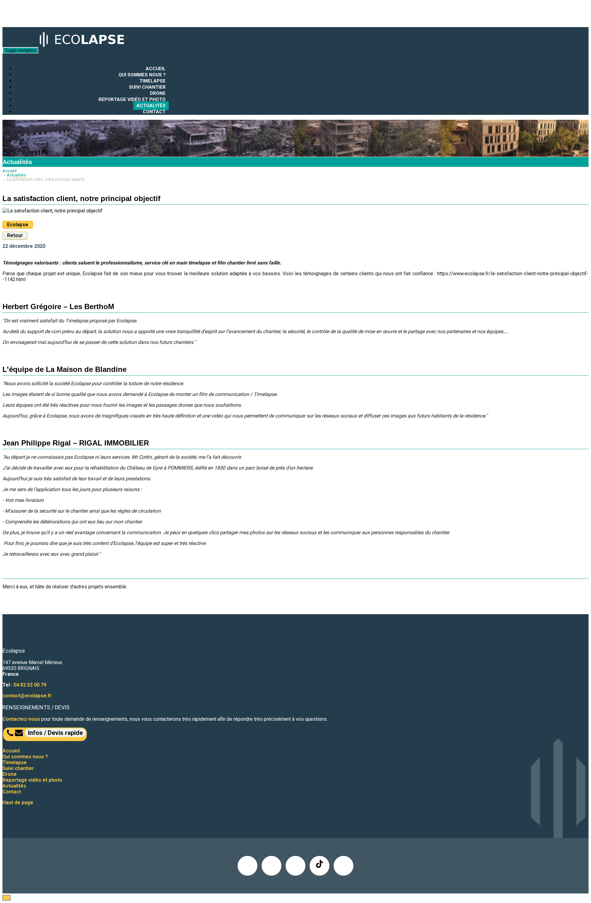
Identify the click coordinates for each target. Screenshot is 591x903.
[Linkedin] (247, 866)
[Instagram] (295, 866)
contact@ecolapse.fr (26, 696)
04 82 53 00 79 (30, 685)
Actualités (151, 105)
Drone (158, 93)
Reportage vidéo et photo (132, 99)
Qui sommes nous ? (142, 75)
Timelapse (152, 81)
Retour (15, 235)
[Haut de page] (6, 898)
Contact (154, 112)
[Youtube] (343, 866)
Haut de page (17, 802)
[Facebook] (271, 866)
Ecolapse (17, 225)
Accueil (156, 68)
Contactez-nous (21, 719)
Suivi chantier (147, 87)
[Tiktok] (319, 866)
